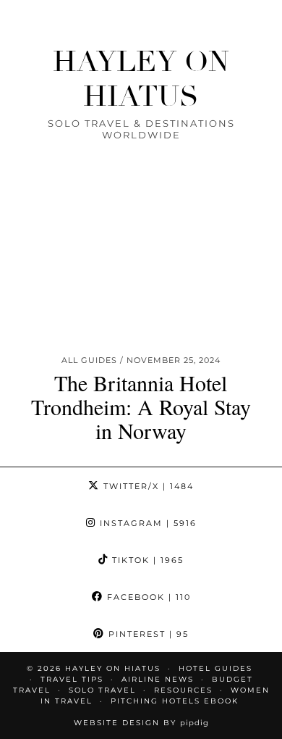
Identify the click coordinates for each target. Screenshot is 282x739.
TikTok (146, 560)
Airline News (157, 679)
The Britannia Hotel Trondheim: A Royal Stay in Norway (141, 406)
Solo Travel (102, 690)
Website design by (141, 722)
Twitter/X (147, 486)
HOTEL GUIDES (215, 668)
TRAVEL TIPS (71, 679)
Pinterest (147, 634)
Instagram (146, 523)
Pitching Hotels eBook (175, 701)
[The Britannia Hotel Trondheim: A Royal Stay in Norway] (141, 275)
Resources (183, 690)
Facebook (147, 597)
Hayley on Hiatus (141, 79)
